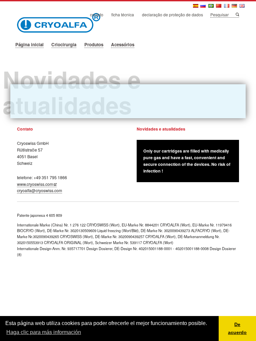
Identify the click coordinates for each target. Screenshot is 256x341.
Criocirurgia (63, 44)
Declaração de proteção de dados (172, 14)
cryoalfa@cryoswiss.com (39, 190)
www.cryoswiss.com (35, 184)
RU (203, 7)
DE (235, 7)
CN (219, 7)
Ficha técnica (122, 14)
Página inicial (29, 44)
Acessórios (122, 44)
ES (196, 7)
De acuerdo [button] (237, 328)
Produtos (93, 44)
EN (242, 7)
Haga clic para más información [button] (43, 332)
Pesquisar (237, 14)
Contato (96, 14)
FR (227, 7)
